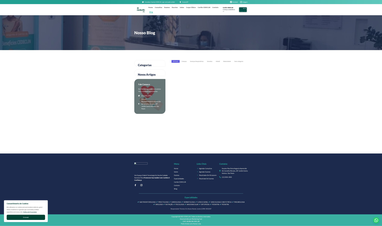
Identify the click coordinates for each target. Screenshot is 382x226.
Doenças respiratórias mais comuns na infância (232, 85)
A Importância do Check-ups (180, 85)
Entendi (26, 217)
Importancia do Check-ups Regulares (206, 85)
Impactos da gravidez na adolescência (179, 122)
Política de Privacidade (30, 212)
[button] (376, 220)
